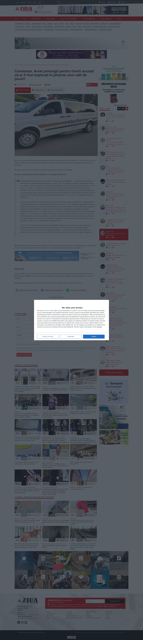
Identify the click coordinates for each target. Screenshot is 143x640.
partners (47, 310)
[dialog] (71, 320)
